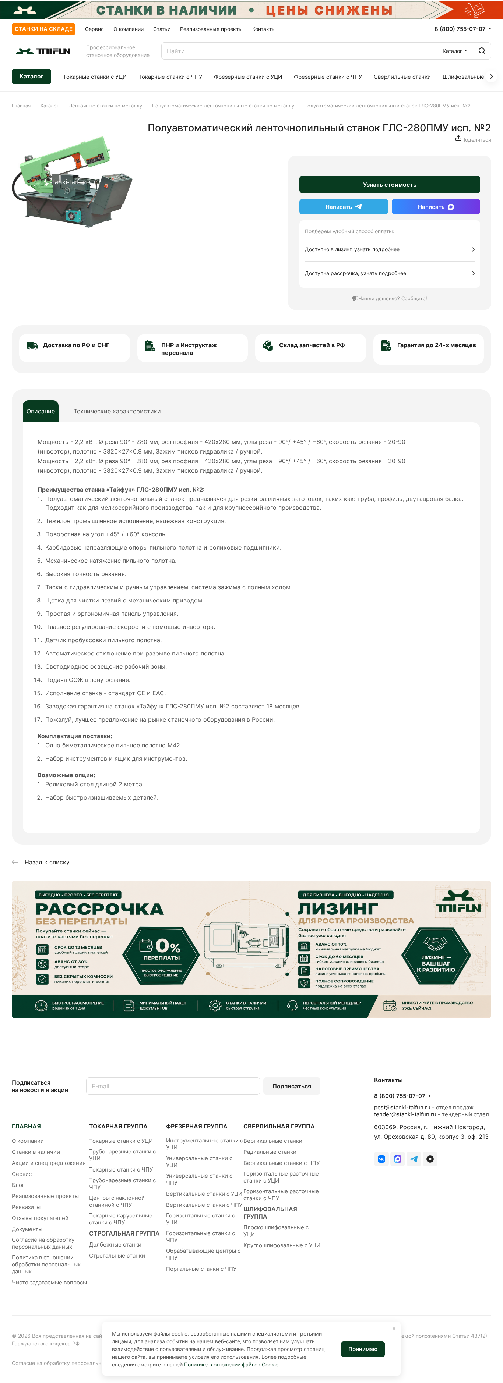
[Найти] (482, 51)
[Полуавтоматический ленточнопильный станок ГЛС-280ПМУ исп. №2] (72, 182)
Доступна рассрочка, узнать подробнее (355, 273)
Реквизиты (26, 1207)
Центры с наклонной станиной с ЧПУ (117, 1201)
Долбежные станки (115, 1244)
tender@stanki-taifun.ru (405, 1114)
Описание (41, 411)
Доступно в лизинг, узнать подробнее (352, 249)
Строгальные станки (117, 1255)
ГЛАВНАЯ (26, 1126)
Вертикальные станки (272, 1140)
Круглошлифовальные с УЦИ (281, 1245)
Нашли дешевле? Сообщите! (392, 298)
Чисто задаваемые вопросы (49, 1282)
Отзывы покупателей (40, 1218)
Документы (27, 1229)
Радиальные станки (269, 1151)
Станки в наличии (36, 1151)
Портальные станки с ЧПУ (201, 1268)
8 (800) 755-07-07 (460, 29)
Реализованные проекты (45, 1195)
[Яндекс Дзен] (430, 1159)
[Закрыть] (394, 1328)
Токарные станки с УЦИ (121, 1140)
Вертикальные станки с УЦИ (204, 1193)
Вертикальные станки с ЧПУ (204, 1204)
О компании (28, 1140)
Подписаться (291, 1086)
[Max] (397, 1159)
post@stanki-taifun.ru (402, 1107)
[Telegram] (414, 1159)
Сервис (22, 1173)
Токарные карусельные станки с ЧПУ (120, 1219)
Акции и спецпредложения (48, 1162)
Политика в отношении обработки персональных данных (46, 1264)
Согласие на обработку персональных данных (43, 1243)
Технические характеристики (117, 411)
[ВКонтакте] (381, 1159)
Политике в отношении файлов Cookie (231, 1364)
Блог (18, 1184)
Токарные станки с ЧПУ (121, 1169)
